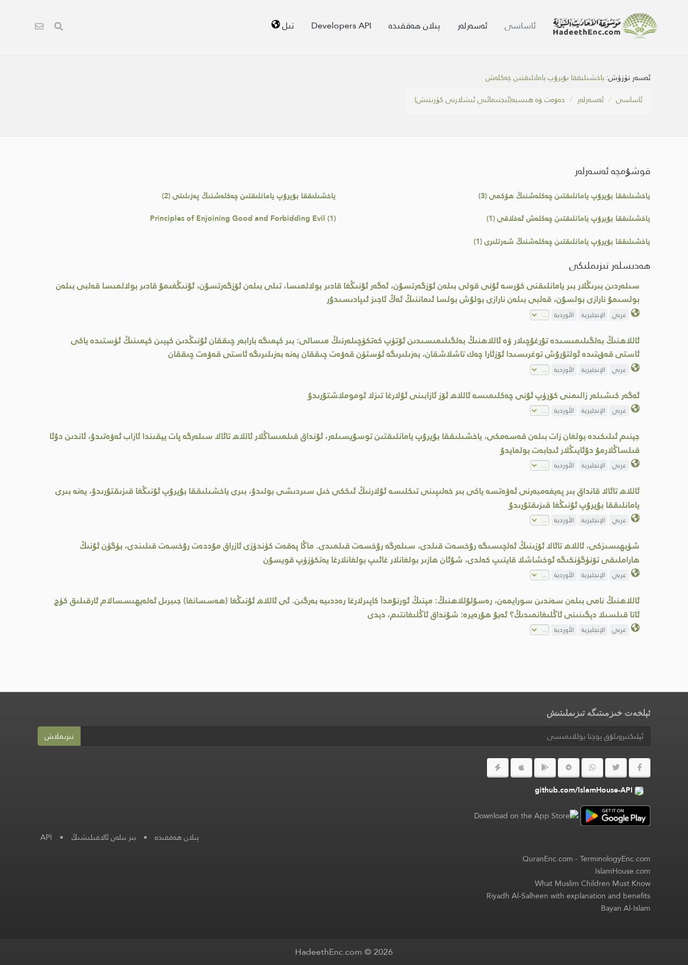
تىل (287, 25)
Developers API (341, 25)
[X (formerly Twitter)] (616, 767)
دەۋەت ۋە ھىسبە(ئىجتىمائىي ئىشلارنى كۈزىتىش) (489, 99)
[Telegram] (568, 767)
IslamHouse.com (622, 871)
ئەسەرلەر (472, 25)
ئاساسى (520, 25)
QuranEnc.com (547, 859)
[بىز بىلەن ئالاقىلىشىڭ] (39, 27)
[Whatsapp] (592, 767)
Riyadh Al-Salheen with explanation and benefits (568, 896)
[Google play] (545, 767)
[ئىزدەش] (58, 27)
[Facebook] (639, 767)
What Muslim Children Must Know (592, 883)
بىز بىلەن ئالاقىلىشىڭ (103, 837)
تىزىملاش (59, 736)
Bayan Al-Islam (625, 908)
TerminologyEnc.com (615, 859)
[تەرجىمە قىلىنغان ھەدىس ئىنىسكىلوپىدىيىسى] (605, 26)
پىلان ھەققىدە (414, 25)
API (46, 837)
